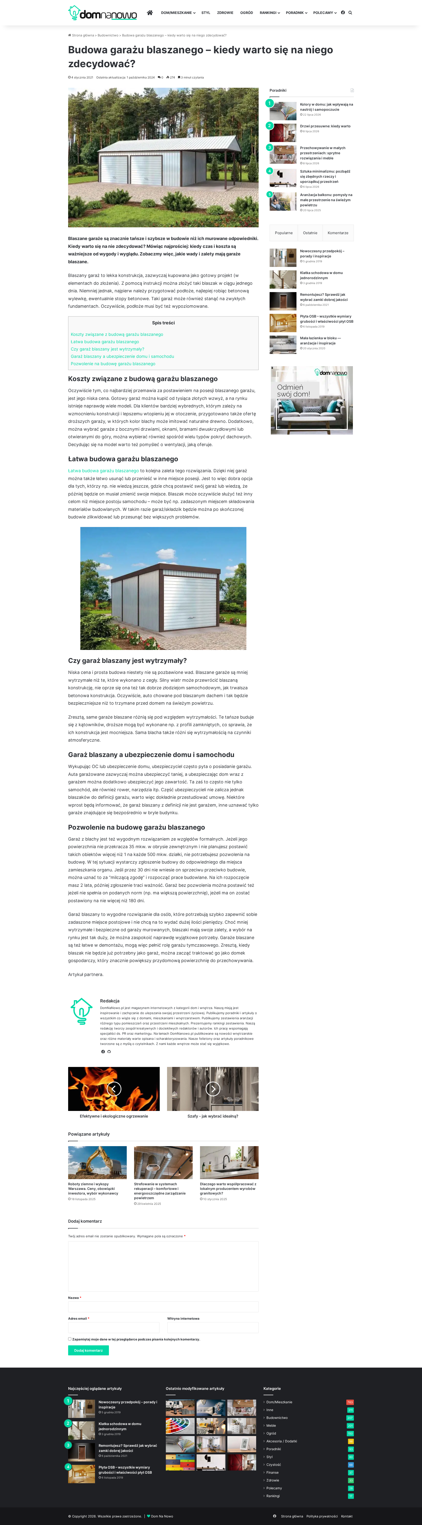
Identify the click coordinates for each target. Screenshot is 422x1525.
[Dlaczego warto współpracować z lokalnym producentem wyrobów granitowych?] (229, 1162)
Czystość (273, 1465)
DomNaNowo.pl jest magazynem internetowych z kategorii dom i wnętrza (156, 1008)
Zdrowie (225, 13)
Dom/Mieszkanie (176, 13)
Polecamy (323, 13)
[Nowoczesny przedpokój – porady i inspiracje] (283, 258)
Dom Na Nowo (162, 1516)
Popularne (284, 232)
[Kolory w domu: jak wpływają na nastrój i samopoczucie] (283, 111)
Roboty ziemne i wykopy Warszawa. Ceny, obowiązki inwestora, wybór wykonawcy (93, 1188)
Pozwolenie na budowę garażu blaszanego (113, 363)
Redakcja (109, 1000)
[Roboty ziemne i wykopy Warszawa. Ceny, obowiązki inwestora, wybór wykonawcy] (97, 1162)
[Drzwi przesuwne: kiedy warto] (283, 133)
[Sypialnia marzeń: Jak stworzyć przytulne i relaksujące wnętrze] (211, 1408)
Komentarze (338, 232)
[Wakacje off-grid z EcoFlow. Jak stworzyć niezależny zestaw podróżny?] (180, 1408)
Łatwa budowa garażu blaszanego (105, 341)
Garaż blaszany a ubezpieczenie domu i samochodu (122, 356)
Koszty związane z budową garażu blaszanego (117, 334)
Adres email (78, 1318)
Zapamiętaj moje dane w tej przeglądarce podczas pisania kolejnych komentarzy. (136, 1339)
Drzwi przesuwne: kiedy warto (325, 126)
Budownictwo (108, 35)
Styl (205, 13)
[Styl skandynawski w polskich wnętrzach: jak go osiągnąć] (241, 1426)
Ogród (246, 13)
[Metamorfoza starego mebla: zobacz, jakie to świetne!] (180, 1462)
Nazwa (74, 1298)
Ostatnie (310, 232)
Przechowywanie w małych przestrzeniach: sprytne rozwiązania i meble (323, 153)
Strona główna (82, 35)
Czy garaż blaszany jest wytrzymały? (107, 348)
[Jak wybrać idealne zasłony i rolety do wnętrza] (211, 1444)
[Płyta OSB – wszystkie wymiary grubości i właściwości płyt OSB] (283, 323)
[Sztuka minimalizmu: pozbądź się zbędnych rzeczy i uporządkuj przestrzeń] (283, 178)
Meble (271, 1425)
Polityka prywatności (322, 1516)
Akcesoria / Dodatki (281, 1441)
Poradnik (295, 13)
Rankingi (268, 13)
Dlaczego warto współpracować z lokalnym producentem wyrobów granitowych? (228, 1188)
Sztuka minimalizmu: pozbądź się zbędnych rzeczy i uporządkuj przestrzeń (325, 176)
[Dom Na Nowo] (102, 13)
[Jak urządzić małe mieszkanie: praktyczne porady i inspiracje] (211, 1426)
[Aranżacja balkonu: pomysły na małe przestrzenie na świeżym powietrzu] (283, 201)
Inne (269, 1410)
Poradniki (273, 1449)
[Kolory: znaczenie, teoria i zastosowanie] (180, 1426)
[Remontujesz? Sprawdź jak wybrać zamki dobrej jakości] (283, 301)
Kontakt (347, 1516)
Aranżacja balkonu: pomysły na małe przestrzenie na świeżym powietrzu (326, 200)
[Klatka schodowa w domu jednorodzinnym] (283, 279)
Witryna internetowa (183, 1318)
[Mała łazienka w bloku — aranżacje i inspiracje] (283, 345)
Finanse (272, 1472)
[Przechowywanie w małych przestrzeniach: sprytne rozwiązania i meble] (283, 154)
